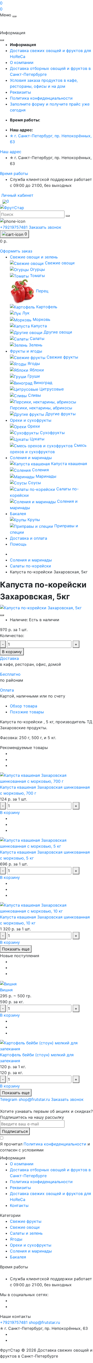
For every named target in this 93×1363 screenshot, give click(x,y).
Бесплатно (10, 674)
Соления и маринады (31, 457)
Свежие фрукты (25, 1221)
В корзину (12, 651)
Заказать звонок (45, 227)
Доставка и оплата (28, 538)
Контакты (19, 1205)
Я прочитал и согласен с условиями (45, 1146)
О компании (21, 62)
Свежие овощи (25, 1227)
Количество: (12, 635)
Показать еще (16, 948)
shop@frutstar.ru (44, 1322)
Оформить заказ (16, 251)
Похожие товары (27, 711)
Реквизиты (20, 92)
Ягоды (16, 1239)
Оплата (7, 690)
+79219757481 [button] (14, 1322)
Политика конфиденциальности (41, 98)
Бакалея (18, 513)
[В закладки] (2, 615)
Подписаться (15, 1131)
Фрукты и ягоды (26, 351)
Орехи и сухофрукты (30, 420)
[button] (10, 151)
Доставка (9, 658)
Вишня (6, 989)
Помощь (18, 544)
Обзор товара (23, 705)
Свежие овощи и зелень (34, 256)
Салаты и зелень (26, 1233)
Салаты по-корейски (30, 565)
